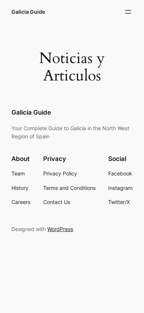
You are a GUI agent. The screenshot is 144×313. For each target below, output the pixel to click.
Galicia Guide (28, 12)
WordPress (60, 229)
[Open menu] (128, 11)
